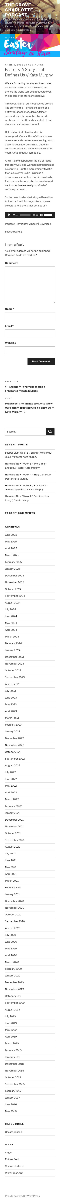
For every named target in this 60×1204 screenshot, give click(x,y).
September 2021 (14, 840)
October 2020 (13, 914)
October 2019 (13, 996)
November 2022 (14, 745)
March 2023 (12, 717)
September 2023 (15, 677)
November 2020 (14, 907)
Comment (11, 263)
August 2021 (12, 846)
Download (45, 223)
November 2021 (14, 826)
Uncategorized (13, 1132)
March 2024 (12, 636)
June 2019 (11, 1023)
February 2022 (13, 806)
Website (10, 342)
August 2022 (12, 765)
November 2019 (14, 989)
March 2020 (12, 962)
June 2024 (11, 616)
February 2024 (13, 643)
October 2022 (13, 751)
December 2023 (14, 656)
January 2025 (12, 568)
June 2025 (11, 534)
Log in (8, 1152)
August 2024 (12, 602)
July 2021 (10, 853)
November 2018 (14, 1070)
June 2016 (11, 1104)
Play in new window (27, 223)
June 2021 (11, 860)
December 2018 (14, 1063)
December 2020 (14, 901)
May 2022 (11, 785)
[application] (30, 215)
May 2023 (11, 704)
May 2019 (11, 1029)
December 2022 (14, 738)
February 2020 (13, 968)
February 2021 (13, 887)
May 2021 (10, 867)
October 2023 (13, 670)
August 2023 (12, 684)
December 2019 (14, 982)
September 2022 (15, 758)
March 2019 (12, 1043)
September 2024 (15, 595)
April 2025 (11, 548)
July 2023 (10, 690)
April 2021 (11, 873)
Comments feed (14, 1166)
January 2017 (12, 1097)
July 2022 (10, 772)
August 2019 (12, 1009)
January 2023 (12, 731)
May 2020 (11, 948)
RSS (19, 231)
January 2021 (12, 894)
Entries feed (12, 1159)
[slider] (48, 215)
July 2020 (10, 935)
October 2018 (13, 1077)
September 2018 (15, 1084)
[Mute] (41, 215)
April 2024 (11, 629)
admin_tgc (36, 65)
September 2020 (15, 921)
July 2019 (10, 1016)
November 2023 (14, 663)
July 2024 (10, 609)
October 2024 (13, 589)
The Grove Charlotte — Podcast (21, 9)
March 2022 (12, 799)
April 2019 (11, 1036)
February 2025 (13, 562)
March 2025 (12, 555)
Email (9, 326)
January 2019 (12, 1057)
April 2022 (11, 792)
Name (9, 308)
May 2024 (11, 623)
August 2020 (12, 928)
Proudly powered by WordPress (22, 1196)
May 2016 (11, 1111)
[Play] (9, 215)
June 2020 (11, 941)
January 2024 (12, 650)
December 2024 (14, 575)
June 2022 (11, 779)
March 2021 (12, 880)
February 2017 (13, 1090)
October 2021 (13, 833)
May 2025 (11, 541)
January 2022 (12, 812)
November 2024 (14, 582)
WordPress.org (14, 1172)
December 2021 (14, 819)
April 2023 (11, 711)
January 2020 (12, 975)
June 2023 (11, 697)
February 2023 (13, 724)
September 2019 (15, 1002)
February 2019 (13, 1050)
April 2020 (11, 955)
